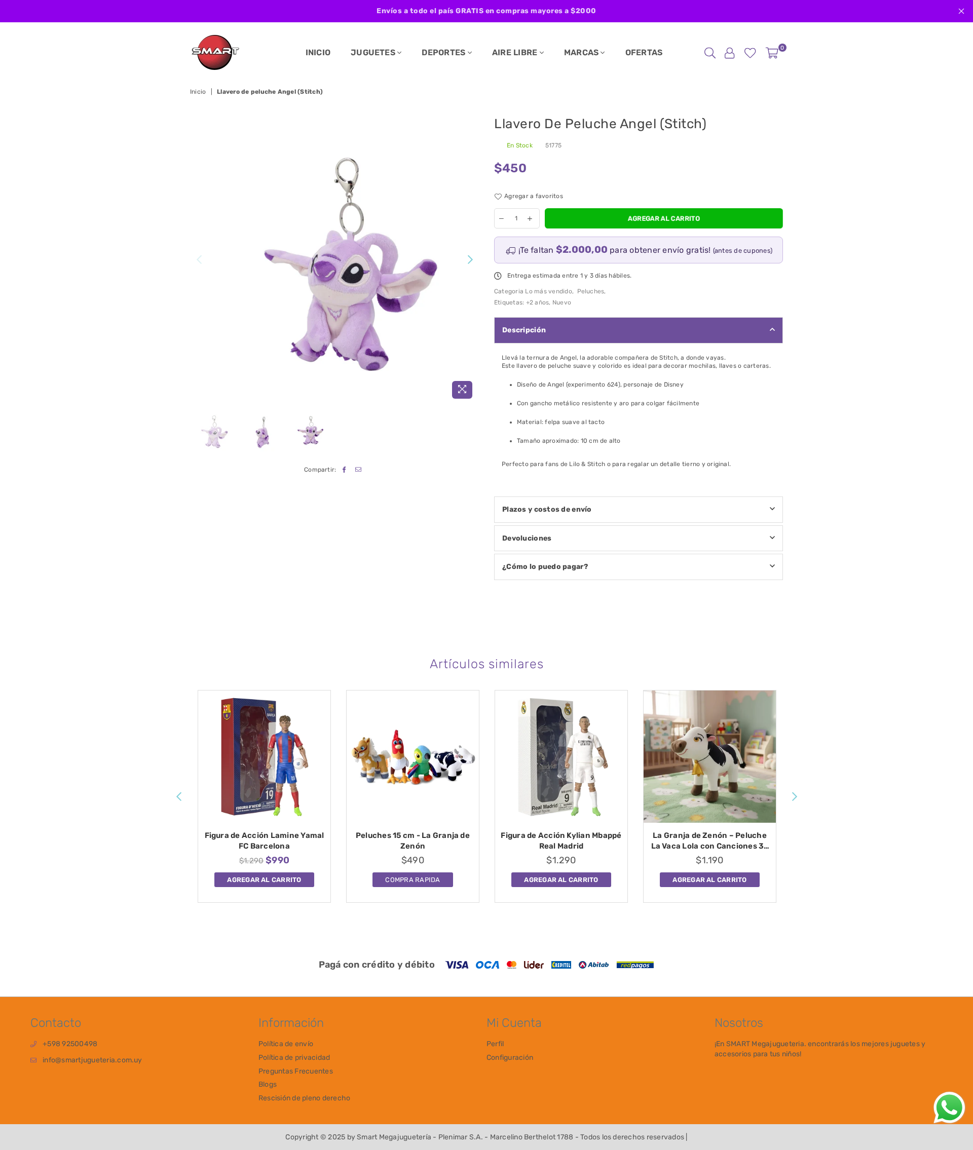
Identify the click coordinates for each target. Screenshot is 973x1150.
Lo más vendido (548, 291)
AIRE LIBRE (516, 52)
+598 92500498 (70, 1044)
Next (470, 260)
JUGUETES (374, 52)
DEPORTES (444, 52)
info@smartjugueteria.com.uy (92, 1060)
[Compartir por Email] (358, 470)
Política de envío (285, 1044)
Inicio (198, 91)
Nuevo (561, 302)
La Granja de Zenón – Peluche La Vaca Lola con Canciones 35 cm (710, 841)
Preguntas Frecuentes (295, 1071)
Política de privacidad (294, 1057)
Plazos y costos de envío (547, 509)
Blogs (267, 1084)
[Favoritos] (750, 52)
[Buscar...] (710, 52)
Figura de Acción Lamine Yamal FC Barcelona (264, 841)
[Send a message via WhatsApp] (949, 1107)
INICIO (318, 52)
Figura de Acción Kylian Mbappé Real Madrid (561, 841)
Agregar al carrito (264, 878)
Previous (199, 260)
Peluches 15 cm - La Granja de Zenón (413, 841)
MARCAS (582, 52)
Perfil (495, 1044)
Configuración (509, 1057)
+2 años (537, 302)
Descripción (524, 330)
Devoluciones (526, 538)
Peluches (591, 291)
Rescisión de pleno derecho (304, 1098)
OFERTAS (644, 52)
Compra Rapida (412, 878)
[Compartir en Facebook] (344, 470)
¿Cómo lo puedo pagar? (545, 566)
